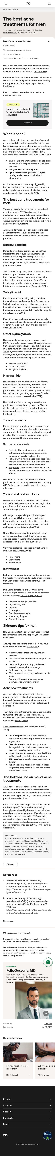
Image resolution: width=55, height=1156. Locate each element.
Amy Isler (48, 1024)
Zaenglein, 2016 (39, 286)
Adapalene (14, 467)
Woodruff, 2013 (17, 312)
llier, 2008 (41, 71)
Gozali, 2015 (21, 720)
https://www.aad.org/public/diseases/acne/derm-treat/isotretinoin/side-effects (29, 911)
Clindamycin (9, 515)
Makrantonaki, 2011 (28, 193)
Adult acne (8, 184)
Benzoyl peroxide (11, 250)
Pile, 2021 (36, 595)
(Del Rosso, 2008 (11, 265)
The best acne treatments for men (17, 50)
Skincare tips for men (12, 54)
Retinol (12, 458)
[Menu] (6, 3)
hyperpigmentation (30, 437)
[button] (27, 11)
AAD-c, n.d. (32, 646)
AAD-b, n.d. (26, 595)
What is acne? (9, 46)
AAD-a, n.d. (44, 154)
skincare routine (30, 631)
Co (35, 71)
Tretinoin (13, 450)
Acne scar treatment (13, 726)
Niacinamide (9, 381)
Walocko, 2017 (34, 396)
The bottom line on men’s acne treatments (21, 58)
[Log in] (50, 4)
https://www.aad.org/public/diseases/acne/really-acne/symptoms (28, 891)
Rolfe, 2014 (9, 413)
